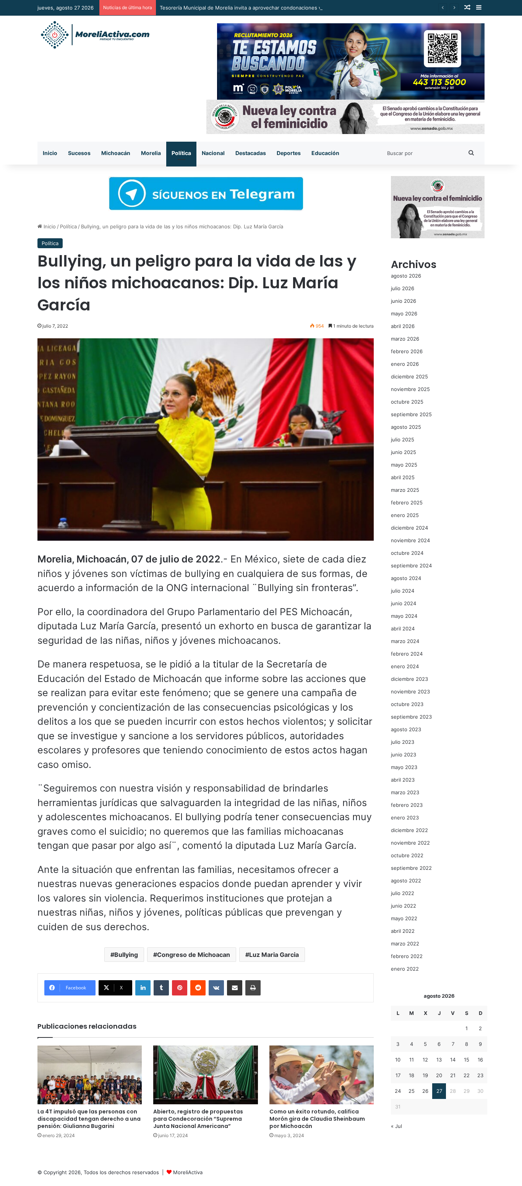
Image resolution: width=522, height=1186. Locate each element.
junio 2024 (403, 603)
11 (411, 1060)
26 (425, 1091)
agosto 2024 (406, 578)
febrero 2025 (407, 502)
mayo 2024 (404, 616)
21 (453, 1075)
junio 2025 (403, 452)
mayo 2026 (404, 313)
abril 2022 (403, 931)
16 (480, 1060)
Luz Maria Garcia (274, 954)
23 (480, 1075)
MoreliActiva (188, 1172)
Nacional (213, 153)
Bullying (126, 954)
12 (425, 1060)
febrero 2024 (407, 654)
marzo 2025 (405, 490)
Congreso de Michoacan (193, 954)
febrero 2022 (407, 956)
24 (398, 1091)
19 (425, 1075)
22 (467, 1075)
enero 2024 (405, 666)
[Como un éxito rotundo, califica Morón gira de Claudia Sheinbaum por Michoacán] (321, 1074)
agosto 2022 (406, 880)
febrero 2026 (407, 351)
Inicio (50, 153)
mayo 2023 (404, 767)
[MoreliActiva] (94, 35)
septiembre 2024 (411, 565)
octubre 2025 (407, 402)
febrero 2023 (407, 805)
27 (439, 1091)
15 (466, 1060)
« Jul (396, 1126)
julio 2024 (402, 591)
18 (411, 1075)
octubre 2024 (407, 553)
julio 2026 (402, 288)
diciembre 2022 (409, 830)
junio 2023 (403, 754)
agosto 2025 (406, 427)
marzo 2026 (405, 339)
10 (397, 1060)
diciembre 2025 (409, 376)
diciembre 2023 (409, 679)
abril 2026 (403, 326)
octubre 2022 (407, 855)
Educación (325, 153)
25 (412, 1091)
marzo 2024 (405, 641)
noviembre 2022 (410, 843)
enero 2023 (405, 817)
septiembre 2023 (411, 717)
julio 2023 (402, 742)
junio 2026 (403, 301)
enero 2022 (405, 969)
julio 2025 (402, 439)
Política (181, 153)
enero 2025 (405, 515)
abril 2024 (403, 628)
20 (439, 1075)
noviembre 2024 (410, 540)
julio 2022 (402, 893)
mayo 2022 (404, 918)
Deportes (289, 153)
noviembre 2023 (410, 691)
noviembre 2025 (410, 389)
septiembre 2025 (411, 414)
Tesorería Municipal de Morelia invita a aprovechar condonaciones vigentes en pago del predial (273, 8)
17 (398, 1075)
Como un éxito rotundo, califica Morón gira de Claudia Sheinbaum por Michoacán (317, 1119)
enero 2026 (405, 364)
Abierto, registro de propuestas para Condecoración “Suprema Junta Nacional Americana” (198, 1119)
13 (439, 1060)
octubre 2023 (407, 704)
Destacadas (250, 153)
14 (453, 1060)
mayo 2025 (404, 465)
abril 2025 (403, 477)
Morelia (151, 153)
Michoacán (115, 153)
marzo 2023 (405, 792)
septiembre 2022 (411, 868)
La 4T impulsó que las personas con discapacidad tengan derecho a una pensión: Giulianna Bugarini (89, 1119)
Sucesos (79, 153)
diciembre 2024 (409, 528)
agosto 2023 (406, 729)
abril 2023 (403, 780)
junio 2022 (403, 906)
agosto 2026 (406, 276)
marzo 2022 (405, 943)
